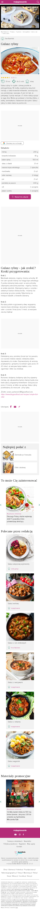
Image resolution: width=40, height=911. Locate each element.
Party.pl (20, 873)
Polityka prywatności (11, 844)
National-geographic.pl (9, 873)
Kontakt (19, 846)
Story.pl (29, 876)
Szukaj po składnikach (14, 841)
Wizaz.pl (15, 876)
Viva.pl (9, 876)
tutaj (17, 907)
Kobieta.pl (19, 869)
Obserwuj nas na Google (14, 143)
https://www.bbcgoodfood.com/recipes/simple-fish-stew (19, 395)
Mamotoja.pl (28, 873)
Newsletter (27, 841)
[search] (38, 2)
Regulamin (22, 844)
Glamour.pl (12, 869)
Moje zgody (31, 844)
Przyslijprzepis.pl (30, 869)
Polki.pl (35, 873)
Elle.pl (5, 869)
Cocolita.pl (22, 876)
